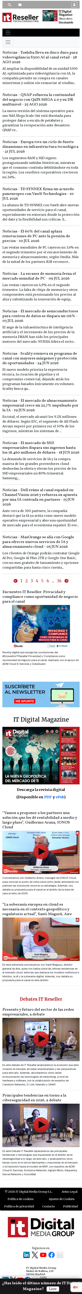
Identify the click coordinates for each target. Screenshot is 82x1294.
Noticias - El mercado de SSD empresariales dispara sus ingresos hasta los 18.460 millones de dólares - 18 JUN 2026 (40, 447)
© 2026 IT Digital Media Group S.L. (28, 1191)
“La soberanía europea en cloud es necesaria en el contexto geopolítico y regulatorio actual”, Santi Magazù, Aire (37, 909)
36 (59, 580)
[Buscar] (9, 5)
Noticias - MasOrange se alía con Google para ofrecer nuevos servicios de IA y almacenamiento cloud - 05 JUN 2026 (38, 542)
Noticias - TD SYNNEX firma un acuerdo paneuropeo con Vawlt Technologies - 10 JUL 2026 (38, 193)
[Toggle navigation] (8, 33)
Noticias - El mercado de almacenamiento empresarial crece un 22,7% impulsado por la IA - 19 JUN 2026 (40, 405)
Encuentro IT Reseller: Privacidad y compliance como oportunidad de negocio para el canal (40, 596)
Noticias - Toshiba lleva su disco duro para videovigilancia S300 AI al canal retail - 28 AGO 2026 (40, 57)
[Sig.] (66, 581)
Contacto (48, 1206)
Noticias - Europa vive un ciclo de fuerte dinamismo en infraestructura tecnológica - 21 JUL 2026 (40, 146)
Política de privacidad (19, 1206)
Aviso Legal (69, 1191)
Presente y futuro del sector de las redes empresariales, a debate (38, 1012)
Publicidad (70, 1206)
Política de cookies (20, 1199)
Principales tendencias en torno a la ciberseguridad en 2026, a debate (34, 1098)
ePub (60, 797)
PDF (48, 797)
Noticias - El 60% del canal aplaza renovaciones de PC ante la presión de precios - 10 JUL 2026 (36, 236)
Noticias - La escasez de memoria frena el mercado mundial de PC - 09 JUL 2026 (39, 276)
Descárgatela (66, 22)
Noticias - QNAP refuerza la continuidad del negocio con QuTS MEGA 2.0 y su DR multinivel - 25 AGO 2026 (38, 99)
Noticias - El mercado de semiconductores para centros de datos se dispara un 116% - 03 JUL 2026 (40, 316)
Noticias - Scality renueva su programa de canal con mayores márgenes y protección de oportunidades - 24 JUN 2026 (39, 358)
